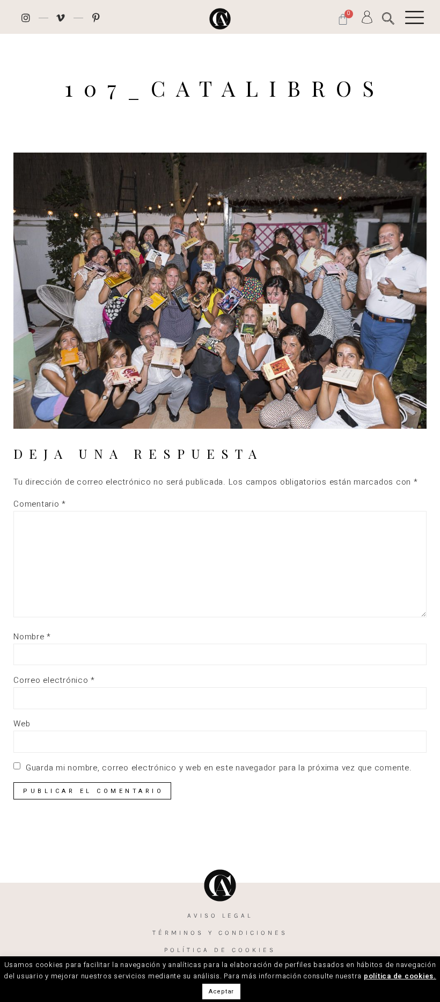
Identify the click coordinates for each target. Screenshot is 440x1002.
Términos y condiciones (220, 932)
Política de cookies (220, 950)
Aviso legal (220, 915)
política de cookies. (400, 976)
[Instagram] (25, 17)
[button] (388, 18)
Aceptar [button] (221, 991)
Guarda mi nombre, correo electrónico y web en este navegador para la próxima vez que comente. (219, 768)
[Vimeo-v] (61, 17)
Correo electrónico (54, 680)
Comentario (39, 504)
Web (21, 724)
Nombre (32, 637)
